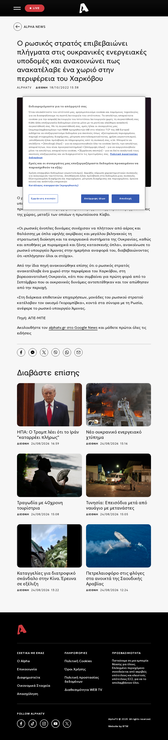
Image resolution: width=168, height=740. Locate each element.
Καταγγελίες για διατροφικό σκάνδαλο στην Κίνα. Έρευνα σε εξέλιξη (46, 579)
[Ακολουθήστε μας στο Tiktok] (32, 724)
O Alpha (23, 661)
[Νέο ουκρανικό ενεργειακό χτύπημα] (118, 404)
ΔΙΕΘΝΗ (42, 87)
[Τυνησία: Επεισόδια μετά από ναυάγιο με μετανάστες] (118, 475)
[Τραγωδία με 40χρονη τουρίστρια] (49, 475)
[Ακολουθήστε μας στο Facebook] (21, 724)
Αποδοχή (125, 198)
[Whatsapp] (67, 352)
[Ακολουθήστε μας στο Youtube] (55, 724)
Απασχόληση (27, 694)
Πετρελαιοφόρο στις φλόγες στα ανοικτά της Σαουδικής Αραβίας (115, 579)
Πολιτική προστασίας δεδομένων (82, 679)
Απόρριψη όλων (94, 198)
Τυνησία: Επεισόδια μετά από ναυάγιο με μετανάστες (116, 505)
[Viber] (55, 352)
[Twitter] (44, 352)
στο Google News (82, 327)
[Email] (78, 352)
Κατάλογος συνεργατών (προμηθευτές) (53, 185)
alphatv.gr (57, 327)
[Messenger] (32, 352)
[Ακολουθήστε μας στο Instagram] (44, 724)
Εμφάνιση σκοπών (43, 198)
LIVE (36, 8)
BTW (125, 726)
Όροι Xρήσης (75, 669)
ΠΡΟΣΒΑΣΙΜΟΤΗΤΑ (126, 653)
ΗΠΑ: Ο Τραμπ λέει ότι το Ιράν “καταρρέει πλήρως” (48, 434)
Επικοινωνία (27, 669)
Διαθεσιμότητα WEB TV (83, 690)
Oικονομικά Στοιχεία (33, 685)
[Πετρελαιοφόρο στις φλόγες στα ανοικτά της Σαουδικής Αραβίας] (118, 545)
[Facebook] (21, 352)
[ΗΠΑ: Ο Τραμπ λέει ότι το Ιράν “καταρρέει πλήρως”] (49, 404)
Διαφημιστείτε (28, 677)
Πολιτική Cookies (78, 661)
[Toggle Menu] (17, 8)
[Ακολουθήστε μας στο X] (67, 724)
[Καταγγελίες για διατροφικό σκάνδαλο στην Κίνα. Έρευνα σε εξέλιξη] (49, 545)
